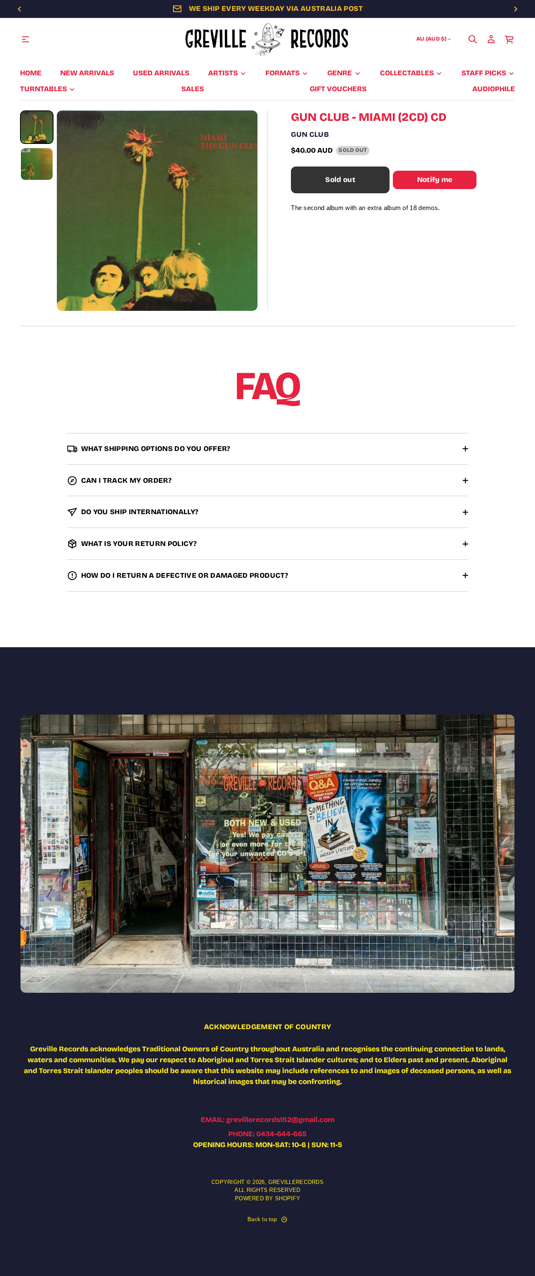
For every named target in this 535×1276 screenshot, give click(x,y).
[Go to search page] (473, 39)
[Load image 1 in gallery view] (37, 127)
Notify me (435, 179)
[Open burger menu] (25, 39)
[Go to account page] (491, 39)
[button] (473, 39)
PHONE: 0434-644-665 (267, 1134)
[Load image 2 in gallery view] (37, 164)
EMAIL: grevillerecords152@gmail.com (267, 1119)
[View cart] (509, 39)
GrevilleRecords (296, 1182)
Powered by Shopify (267, 1198)
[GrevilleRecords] (267, 39)
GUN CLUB (310, 134)
